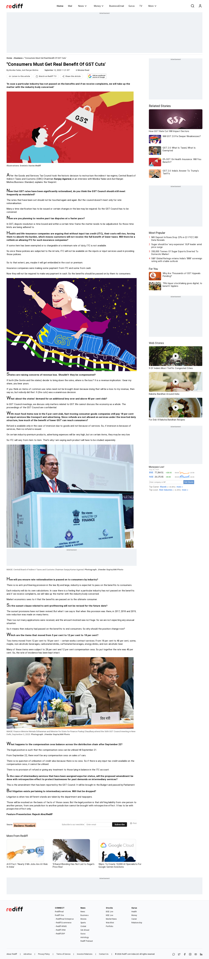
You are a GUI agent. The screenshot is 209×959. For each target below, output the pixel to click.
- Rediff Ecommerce (63, 923)
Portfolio (109, 926)
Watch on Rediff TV (47, 76)
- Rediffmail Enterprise (64, 919)
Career (134, 919)
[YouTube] (195, 954)
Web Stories (156, 343)
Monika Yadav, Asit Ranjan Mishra (23, 70)
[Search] (192, 6)
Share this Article (73, 76)
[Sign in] (200, 6)
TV (140, 6)
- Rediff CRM (60, 930)
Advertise (28, 954)
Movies (83, 919)
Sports (83, 923)
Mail (70, 6)
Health (134, 912)
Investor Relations (84, 954)
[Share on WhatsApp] (173, 954)
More (151, 6)
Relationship (136, 923)
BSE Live (109, 912)
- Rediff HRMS (60, 926)
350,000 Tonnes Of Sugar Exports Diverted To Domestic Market (174, 253)
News (81, 6)
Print (135, 823)
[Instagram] (190, 954)
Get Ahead (84, 930)
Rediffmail (59, 912)
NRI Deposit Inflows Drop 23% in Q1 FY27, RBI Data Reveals (174, 238)
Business (18, 58)
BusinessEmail (116, 6)
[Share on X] (179, 954)
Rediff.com (126, 954)
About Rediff (12, 954)
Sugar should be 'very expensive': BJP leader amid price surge (176, 245)
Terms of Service (63, 954)
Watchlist (110, 923)
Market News (111, 919)
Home (60, 6)
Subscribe (120, 824)
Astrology (84, 937)
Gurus (132, 6)
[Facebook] (184, 954)
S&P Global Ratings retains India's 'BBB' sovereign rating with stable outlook (176, 260)
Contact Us (103, 954)
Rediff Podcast (86, 941)
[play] (176, 356)
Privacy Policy (44, 954)
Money (97, 6)
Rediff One (59, 915)
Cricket (83, 926)
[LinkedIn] (201, 954)
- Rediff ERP (60, 934)
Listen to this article (21, 76)
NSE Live (109, 915)
